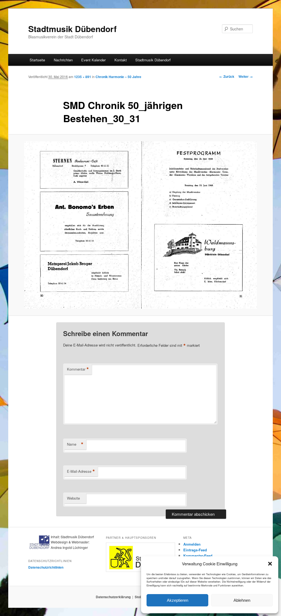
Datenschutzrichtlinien (45, 567)
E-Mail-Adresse (81, 471)
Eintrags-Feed (195, 549)
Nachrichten (63, 59)
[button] (270, 563)
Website (73, 498)
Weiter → (245, 76)
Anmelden (192, 544)
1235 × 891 (82, 76)
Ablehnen (242, 600)
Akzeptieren (177, 600)
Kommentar (78, 369)
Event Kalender (93, 59)
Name (75, 444)
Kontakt (120, 59)
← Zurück (226, 76)
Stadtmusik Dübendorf (72, 29)
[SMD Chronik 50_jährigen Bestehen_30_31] (140, 225)
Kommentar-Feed (197, 555)
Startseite (37, 59)
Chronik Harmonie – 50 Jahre (118, 76)
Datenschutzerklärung (113, 596)
